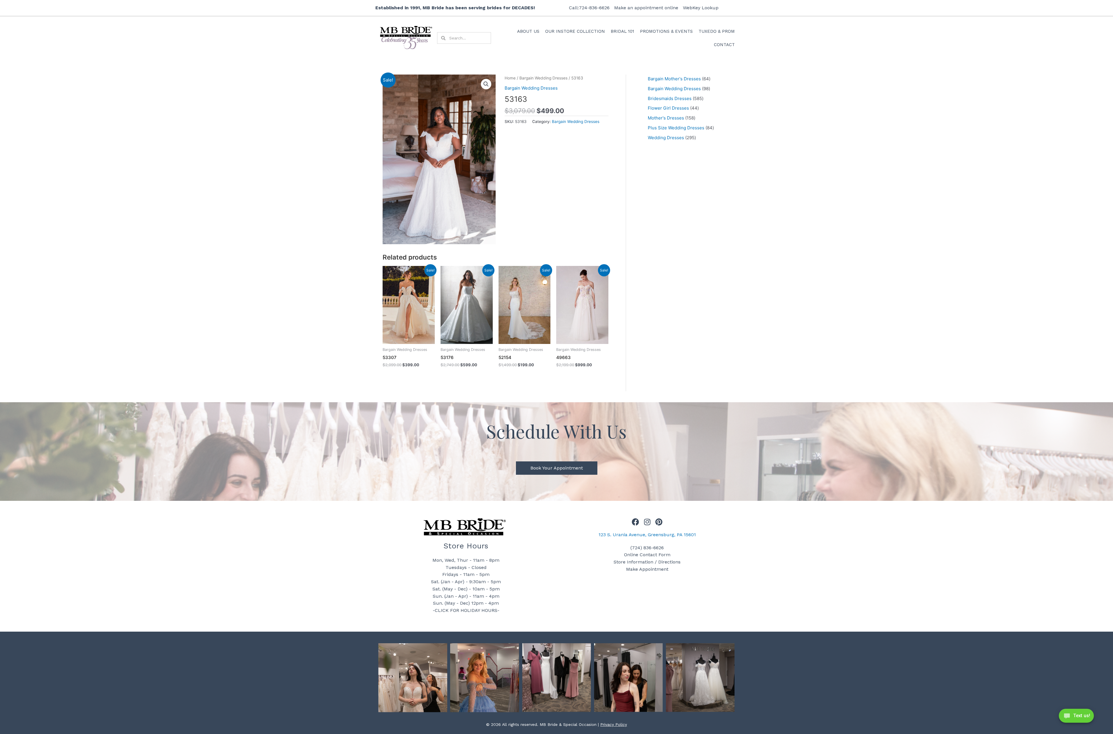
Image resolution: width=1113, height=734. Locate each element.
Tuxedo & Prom (717, 31)
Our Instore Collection (575, 31)
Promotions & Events (666, 31)
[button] (486, 84)
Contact (724, 44)
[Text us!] (1076, 717)
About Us (528, 31)
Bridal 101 (622, 31)
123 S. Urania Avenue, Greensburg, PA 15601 (647, 534)
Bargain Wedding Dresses (543, 78)
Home (510, 78)
